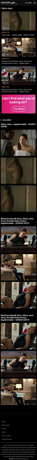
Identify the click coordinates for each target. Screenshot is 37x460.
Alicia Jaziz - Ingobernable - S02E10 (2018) (18, 35)
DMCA (3, 432)
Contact (4, 428)
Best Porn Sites (6, 435)
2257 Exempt (5, 425)
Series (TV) (5, 32)
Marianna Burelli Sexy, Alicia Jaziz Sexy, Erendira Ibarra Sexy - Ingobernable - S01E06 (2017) (17, 63)
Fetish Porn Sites (7, 439)
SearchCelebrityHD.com (20, 459)
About (3, 421)
